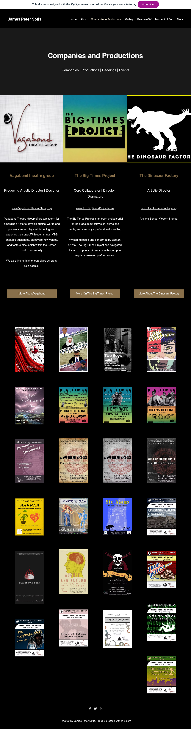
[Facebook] (90, 708)
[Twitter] (95, 708)
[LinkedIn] (101, 708)
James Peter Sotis (24, 19)
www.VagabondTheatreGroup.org (32, 208)
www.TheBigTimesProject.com (95, 208)
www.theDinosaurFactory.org (158, 208)
